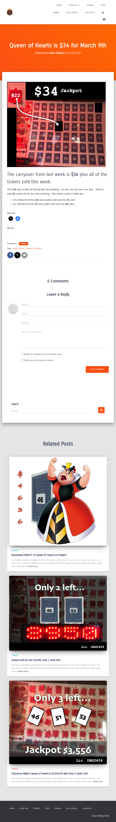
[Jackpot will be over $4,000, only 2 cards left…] (58, 613)
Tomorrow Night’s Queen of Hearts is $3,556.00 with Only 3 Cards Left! (49, 773)
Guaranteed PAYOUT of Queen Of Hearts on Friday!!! (39, 555)
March (22, 248)
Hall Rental (72, 13)
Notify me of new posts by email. (38, 360)
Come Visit (73, 5)
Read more (33, 566)
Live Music (90, 13)
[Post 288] (9, 12)
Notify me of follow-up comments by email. (43, 354)
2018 (15, 248)
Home (58, 5)
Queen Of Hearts (33, 248)
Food (103, 5)
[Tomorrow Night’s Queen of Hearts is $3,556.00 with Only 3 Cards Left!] (58, 722)
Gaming (56, 13)
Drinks (90, 5)
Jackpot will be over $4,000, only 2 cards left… (36, 660)
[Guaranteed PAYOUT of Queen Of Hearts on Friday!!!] (58, 501)
